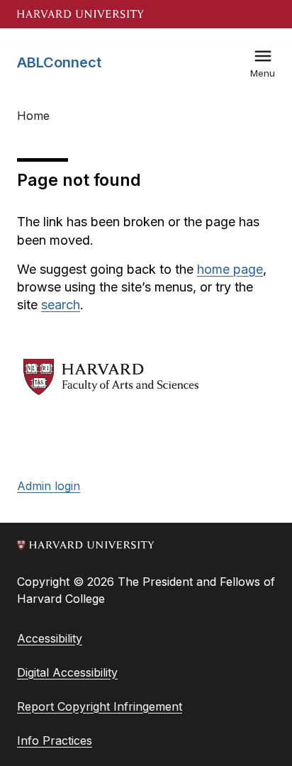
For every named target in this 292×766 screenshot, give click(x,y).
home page (230, 269)
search (60, 304)
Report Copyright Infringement (99, 706)
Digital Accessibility (67, 672)
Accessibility (49, 638)
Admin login (48, 486)
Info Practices (54, 740)
